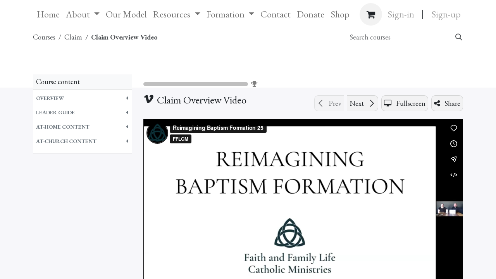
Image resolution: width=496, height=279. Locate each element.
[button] (82, 98)
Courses (44, 37)
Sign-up (446, 14)
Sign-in (401, 14)
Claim (164, 67)
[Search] (458, 37)
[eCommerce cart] (371, 14)
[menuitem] (48, 14)
